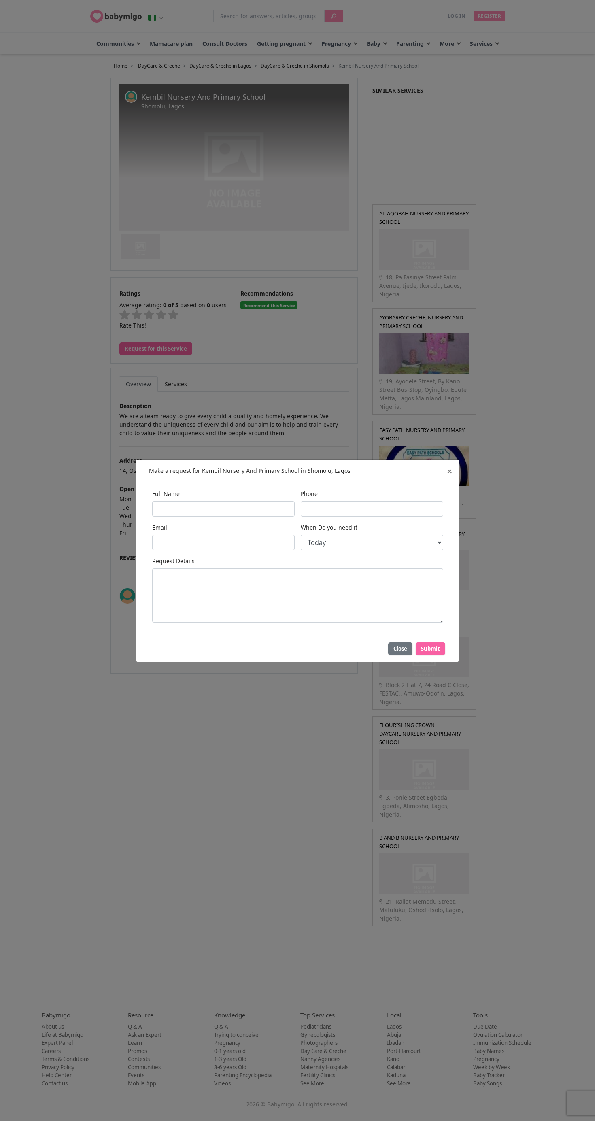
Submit (430, 648)
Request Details (173, 561)
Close (400, 648)
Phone (309, 494)
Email (159, 527)
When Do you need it (329, 527)
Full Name (166, 494)
